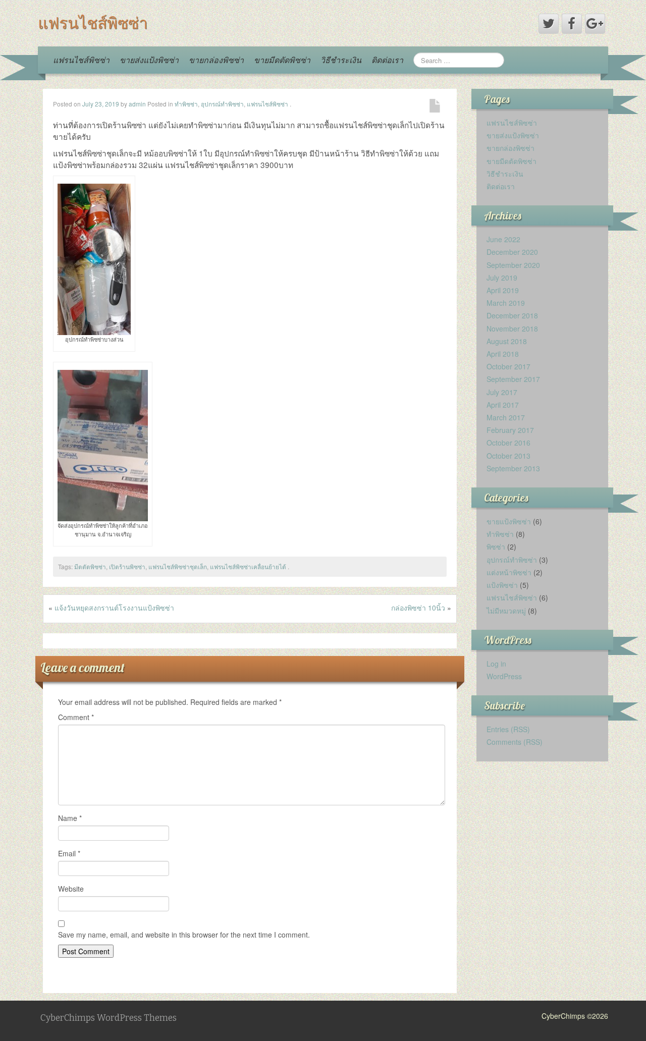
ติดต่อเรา (387, 59)
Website (71, 889)
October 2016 (508, 442)
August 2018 (507, 341)
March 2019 (506, 303)
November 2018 (512, 328)
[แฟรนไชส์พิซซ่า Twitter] (549, 24)
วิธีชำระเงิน (340, 59)
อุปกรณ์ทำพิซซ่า (222, 103)
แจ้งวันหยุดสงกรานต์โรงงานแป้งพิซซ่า (114, 607)
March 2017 (506, 417)
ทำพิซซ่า (186, 103)
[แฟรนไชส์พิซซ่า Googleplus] (595, 24)
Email (69, 853)
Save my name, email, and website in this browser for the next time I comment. (184, 934)
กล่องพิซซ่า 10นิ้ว (418, 607)
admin (137, 103)
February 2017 (510, 430)
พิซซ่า (496, 546)
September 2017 (513, 379)
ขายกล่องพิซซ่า (216, 59)
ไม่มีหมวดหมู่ (506, 611)
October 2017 (508, 366)
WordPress (504, 676)
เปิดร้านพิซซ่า (127, 566)
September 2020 (513, 265)
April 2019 (503, 290)
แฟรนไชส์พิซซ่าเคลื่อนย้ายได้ (248, 566)
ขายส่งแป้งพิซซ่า (149, 59)
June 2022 (503, 239)
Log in (496, 664)
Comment (76, 717)
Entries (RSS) (508, 729)
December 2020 (512, 252)
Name (70, 818)
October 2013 (508, 456)
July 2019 (502, 277)
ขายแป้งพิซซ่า (509, 521)
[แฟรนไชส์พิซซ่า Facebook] (572, 24)
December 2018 (512, 315)
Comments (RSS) (515, 742)
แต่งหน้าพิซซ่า (509, 572)
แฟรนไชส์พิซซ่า (93, 23)
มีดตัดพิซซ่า (90, 566)
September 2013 (513, 468)
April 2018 (503, 354)
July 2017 (502, 392)
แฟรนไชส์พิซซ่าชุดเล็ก (177, 566)
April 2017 (503, 405)
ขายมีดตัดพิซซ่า (282, 59)
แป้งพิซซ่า (502, 585)
